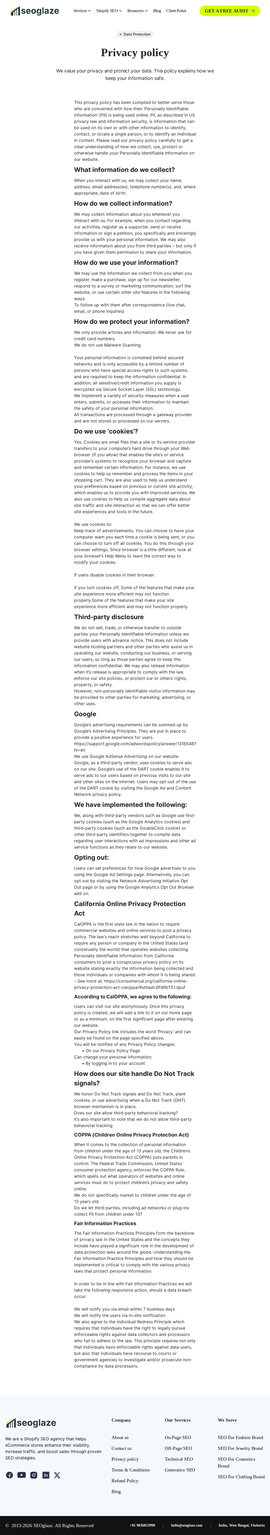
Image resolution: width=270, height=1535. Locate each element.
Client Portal (176, 10)
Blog (157, 10)
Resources (135, 11)
